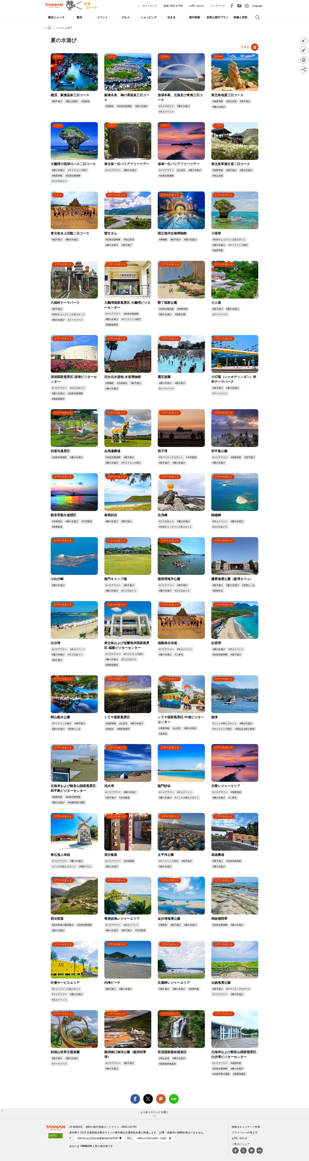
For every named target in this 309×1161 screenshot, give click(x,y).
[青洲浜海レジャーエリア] (127, 896)
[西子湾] (181, 428)
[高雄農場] (234, 832)
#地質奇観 (218, 101)
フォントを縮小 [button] (303, 40)
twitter (148, 1099)
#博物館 (163, 239)
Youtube (239, 6)
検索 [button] (257, 17)
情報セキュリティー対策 (246, 1127)
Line (259, 1150)
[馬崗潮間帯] (234, 896)
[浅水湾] (127, 763)
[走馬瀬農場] (127, 428)
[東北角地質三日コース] (234, 72)
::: (138, 5)
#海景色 (163, 925)
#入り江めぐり (166, 106)
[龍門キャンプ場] (127, 556)
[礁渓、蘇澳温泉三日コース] (74, 72)
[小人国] (234, 280)
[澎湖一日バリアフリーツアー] (181, 141)
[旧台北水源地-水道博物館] (127, 354)
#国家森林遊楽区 (167, 1063)
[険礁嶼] (234, 492)
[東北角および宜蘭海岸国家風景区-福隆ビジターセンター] (127, 620)
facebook (135, 1099)
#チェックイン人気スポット (66, 989)
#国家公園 (180, 314)
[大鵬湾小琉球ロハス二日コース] (74, 141)
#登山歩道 (231, 101)
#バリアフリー (113, 170)
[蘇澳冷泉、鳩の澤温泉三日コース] (127, 72)
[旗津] (234, 694)
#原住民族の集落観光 (63, 925)
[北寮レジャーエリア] (234, 763)
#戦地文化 (218, 590)
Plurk (161, 1099)
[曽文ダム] (127, 210)
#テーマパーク (75, 320)
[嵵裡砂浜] (127, 492)
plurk (251, 1150)
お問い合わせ (239, 1138)
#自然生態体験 (124, 106)
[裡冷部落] (74, 896)
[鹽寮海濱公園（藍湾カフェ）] (234, 556)
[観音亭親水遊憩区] (74, 492)
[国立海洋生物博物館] (181, 210)
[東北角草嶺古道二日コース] (234, 141)
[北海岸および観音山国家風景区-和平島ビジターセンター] (74, 763)
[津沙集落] (127, 832)
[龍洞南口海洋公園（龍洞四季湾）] (127, 1029)
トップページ (218, 5)
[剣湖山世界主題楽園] (74, 1029)
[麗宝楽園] (181, 354)
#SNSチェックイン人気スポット (229, 239)
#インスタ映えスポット (224, 723)
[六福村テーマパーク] (74, 280)
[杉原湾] (234, 620)
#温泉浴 (86, 101)
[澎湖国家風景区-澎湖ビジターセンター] (74, 354)
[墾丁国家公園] (181, 280)
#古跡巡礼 (122, 383)
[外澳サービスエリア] (74, 960)
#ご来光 (179, 654)
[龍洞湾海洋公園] (181, 556)
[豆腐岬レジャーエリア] (181, 960)
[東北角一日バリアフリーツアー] (127, 141)
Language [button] (257, 5)
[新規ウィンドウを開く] (55, 1136)
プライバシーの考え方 (245, 1132)
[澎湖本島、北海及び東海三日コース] (181, 72)
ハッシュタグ (64, 27)
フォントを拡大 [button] (303, 50)
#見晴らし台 (248, 585)
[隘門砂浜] (181, 763)
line (174, 1099)
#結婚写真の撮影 (76, 802)
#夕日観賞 (191, 457)
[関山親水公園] (74, 694)
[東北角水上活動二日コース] (74, 210)
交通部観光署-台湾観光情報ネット (54, 5)
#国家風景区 (112, 324)
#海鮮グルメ (85, 866)
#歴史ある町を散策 (245, 729)
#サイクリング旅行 (77, 170)
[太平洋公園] (181, 832)
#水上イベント (166, 111)
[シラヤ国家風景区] (127, 694)
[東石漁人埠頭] (74, 832)
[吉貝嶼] (181, 492)
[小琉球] (234, 210)
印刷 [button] (303, 60)
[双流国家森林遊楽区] (181, 1029)
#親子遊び (57, 101)
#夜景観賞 (57, 526)
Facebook (235, 1150)
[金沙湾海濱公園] (181, 896)
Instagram (247, 6)
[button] (154, 1114)
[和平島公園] (234, 428)
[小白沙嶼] (74, 556)
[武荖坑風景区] (74, 428)
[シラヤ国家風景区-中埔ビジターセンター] (181, 694)
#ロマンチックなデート (171, 457)
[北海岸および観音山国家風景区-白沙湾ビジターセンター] (234, 1029)
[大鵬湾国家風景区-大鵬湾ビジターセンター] (127, 280)
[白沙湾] (74, 620)
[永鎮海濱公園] (234, 960)
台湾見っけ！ (232, 6)
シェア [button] (303, 69)
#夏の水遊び (72, 101)
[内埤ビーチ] (127, 960)
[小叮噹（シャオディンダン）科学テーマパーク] (234, 354)
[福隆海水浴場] (181, 620)
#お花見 (181, 170)
